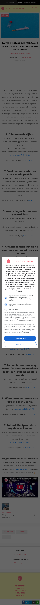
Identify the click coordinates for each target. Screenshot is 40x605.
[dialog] (20, 302)
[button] (20, 309)
